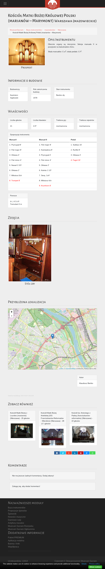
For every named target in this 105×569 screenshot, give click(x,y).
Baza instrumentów (16, 508)
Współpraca (13, 547)
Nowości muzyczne (17, 517)
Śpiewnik (12, 514)
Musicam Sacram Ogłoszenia (21, 529)
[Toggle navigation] (5, 3)
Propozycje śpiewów (17, 511)
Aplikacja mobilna (16, 541)
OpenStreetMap (71, 368)
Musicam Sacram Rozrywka (20, 526)
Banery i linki (14, 544)
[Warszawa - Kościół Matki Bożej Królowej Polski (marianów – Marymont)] (52, 336)
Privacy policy (94, 564)
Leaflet (61, 368)
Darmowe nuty (14, 520)
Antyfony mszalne (16, 523)
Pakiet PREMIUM (16, 537)
